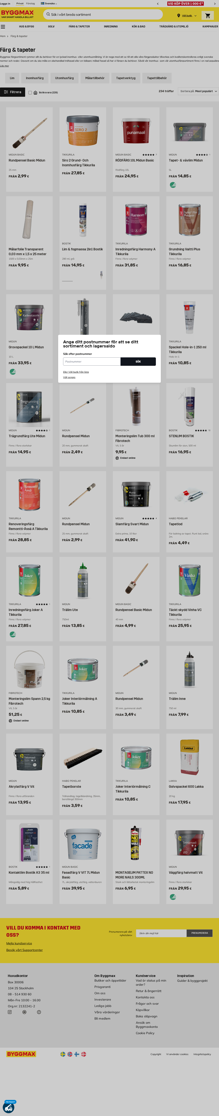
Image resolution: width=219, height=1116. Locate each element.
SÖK (138, 361)
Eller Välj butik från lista (76, 371)
